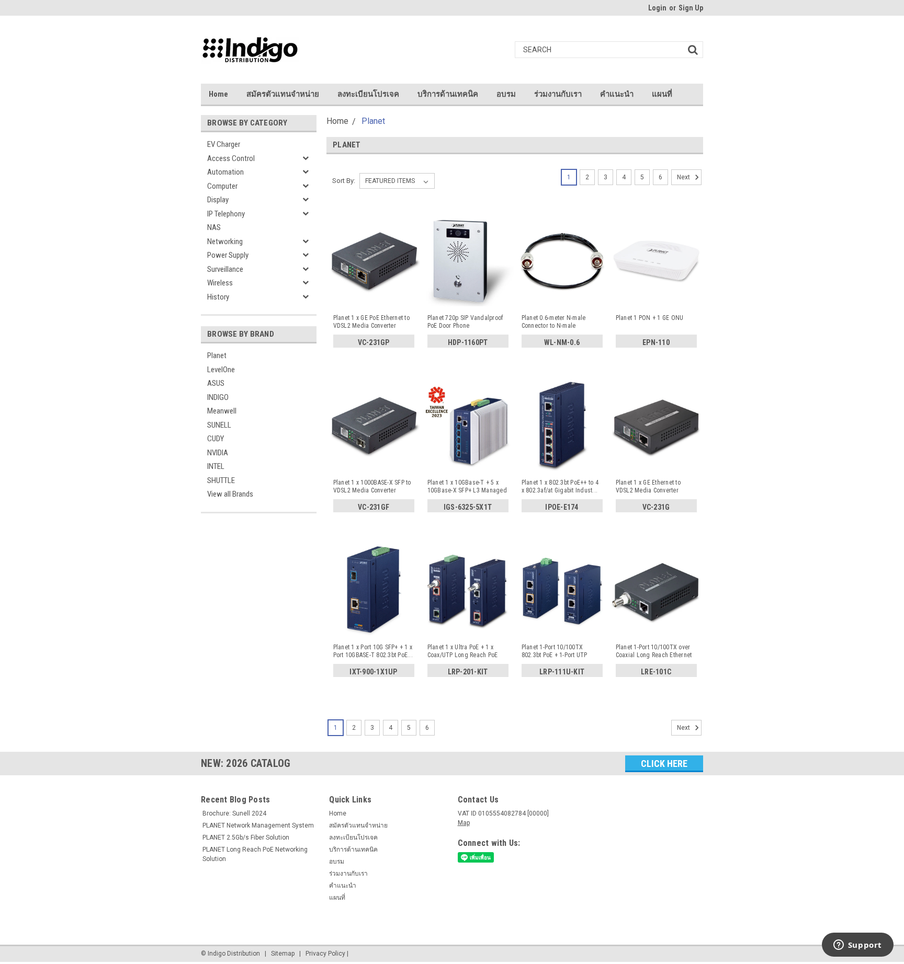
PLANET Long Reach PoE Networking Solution (255, 854)
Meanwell (221, 411)
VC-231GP (374, 342)
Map (464, 823)
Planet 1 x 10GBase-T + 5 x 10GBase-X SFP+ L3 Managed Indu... (467, 487)
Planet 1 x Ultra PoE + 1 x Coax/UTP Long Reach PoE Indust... (462, 651)
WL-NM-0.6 (562, 342)
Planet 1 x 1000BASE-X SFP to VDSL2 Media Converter (372, 486)
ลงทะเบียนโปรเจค (368, 94)
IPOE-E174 (561, 507)
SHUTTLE (221, 480)
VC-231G (656, 507)
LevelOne (221, 369)
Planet (217, 355)
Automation (225, 172)
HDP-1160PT (468, 342)
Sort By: (343, 181)
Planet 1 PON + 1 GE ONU (650, 318)
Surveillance (225, 269)
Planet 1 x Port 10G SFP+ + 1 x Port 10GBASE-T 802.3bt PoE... (373, 651)
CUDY (215, 438)
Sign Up (691, 8)
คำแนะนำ (617, 94)
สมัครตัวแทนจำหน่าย (282, 94)
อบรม (506, 94)
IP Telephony (226, 214)
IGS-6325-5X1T (468, 507)
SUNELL (219, 425)
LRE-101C (656, 672)
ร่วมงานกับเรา (558, 94)
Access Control (231, 158)
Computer (222, 186)
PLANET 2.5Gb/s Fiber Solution (245, 837)
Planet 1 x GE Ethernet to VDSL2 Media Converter (648, 486)
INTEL (215, 466)
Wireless (220, 283)
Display (218, 199)
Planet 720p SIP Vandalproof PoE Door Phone (465, 321)
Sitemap (283, 953)
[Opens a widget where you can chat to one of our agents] (857, 946)
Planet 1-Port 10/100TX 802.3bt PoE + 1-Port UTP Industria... (554, 651)
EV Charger (223, 144)
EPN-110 (656, 342)
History (218, 297)
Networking (225, 241)
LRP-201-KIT (468, 672)
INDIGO (218, 397)
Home (218, 94)
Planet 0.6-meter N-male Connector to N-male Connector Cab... (554, 322)
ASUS (215, 383)
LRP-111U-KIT (561, 672)
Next (684, 177)
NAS (214, 227)
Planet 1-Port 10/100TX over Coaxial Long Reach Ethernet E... (654, 651)
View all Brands (230, 494)
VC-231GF (373, 507)
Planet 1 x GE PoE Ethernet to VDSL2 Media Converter (371, 321)
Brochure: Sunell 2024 (234, 813)
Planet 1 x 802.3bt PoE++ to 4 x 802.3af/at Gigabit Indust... (560, 486)
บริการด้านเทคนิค (447, 94)
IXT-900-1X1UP (373, 672)
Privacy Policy (325, 953)
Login (657, 8)
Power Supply (227, 255)
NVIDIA (217, 452)
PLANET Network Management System (258, 825)
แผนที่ (662, 94)
